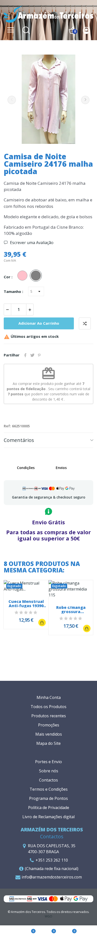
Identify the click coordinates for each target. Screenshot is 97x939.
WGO (48, 916)
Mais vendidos (48, 734)
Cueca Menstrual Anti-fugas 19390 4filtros (26, 603)
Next (85, 100)
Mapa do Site (48, 743)
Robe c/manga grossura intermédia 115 (70, 609)
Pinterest (39, 355)
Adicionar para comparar (85, 323)
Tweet (32, 355)
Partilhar (25, 355)
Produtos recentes (48, 716)
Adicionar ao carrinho (38, 323)
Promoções (48, 725)
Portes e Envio (48, 761)
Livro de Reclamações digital (48, 816)
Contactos (48, 780)
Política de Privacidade (48, 807)
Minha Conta (49, 697)
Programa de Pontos (48, 798)
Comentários (19, 440)
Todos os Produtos (48, 706)
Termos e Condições (49, 789)
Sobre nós (48, 771)
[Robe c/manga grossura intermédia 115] (87, 628)
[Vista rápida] (26, 586)
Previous (11, 100)
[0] (28, 932)
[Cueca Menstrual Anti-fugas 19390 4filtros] (42, 622)
